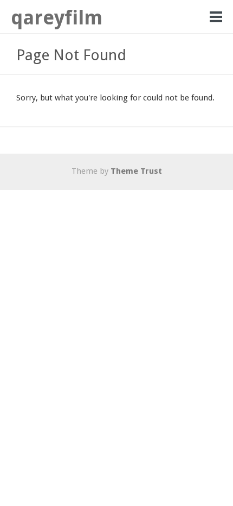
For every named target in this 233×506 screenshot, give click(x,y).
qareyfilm (56, 17)
